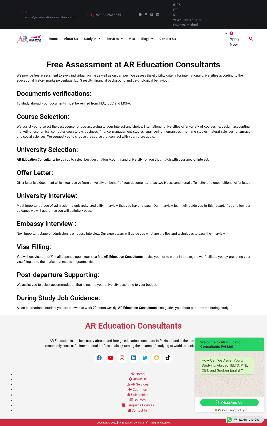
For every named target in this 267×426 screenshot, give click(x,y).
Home (53, 39)
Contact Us (167, 39)
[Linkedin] (158, 15)
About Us (71, 39)
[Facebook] (140, 15)
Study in (90, 39)
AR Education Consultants (133, 326)
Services (113, 39)
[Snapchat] (156, 358)
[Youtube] (152, 15)
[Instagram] (146, 15)
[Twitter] (145, 358)
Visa (132, 39)
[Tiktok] (168, 358)
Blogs (145, 39)
